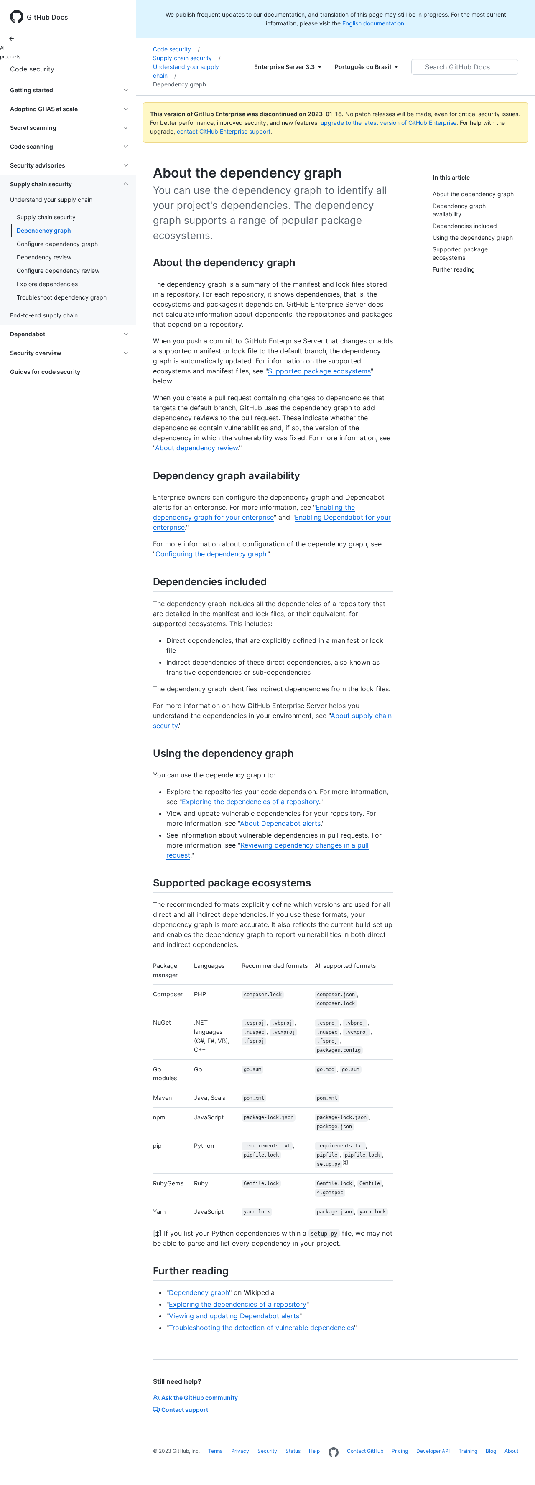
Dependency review (44, 257)
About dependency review (196, 448)
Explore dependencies (47, 283)
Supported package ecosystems (319, 371)
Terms (215, 1451)
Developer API (433, 1451)
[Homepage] (334, 1452)
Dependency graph (44, 230)
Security (267, 1451)
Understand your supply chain (186, 71)
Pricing (400, 1451)
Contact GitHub (365, 1451)
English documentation (373, 23)
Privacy (240, 1451)
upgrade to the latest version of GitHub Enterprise (388, 122)
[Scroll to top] (516, 1466)
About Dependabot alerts (280, 823)
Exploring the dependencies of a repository (250, 801)
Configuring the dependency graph (210, 554)
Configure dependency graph (57, 243)
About (511, 1451)
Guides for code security (45, 371)
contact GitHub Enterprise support (223, 131)
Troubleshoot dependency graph (62, 297)
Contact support (184, 1409)
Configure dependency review (58, 270)
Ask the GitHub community (199, 1397)
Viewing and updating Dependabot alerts (234, 1316)
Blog (491, 1451)
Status (293, 1451)
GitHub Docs (47, 17)
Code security (32, 69)
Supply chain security (46, 217)
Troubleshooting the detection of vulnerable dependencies (261, 1327)
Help (314, 1451)
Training (468, 1451)
